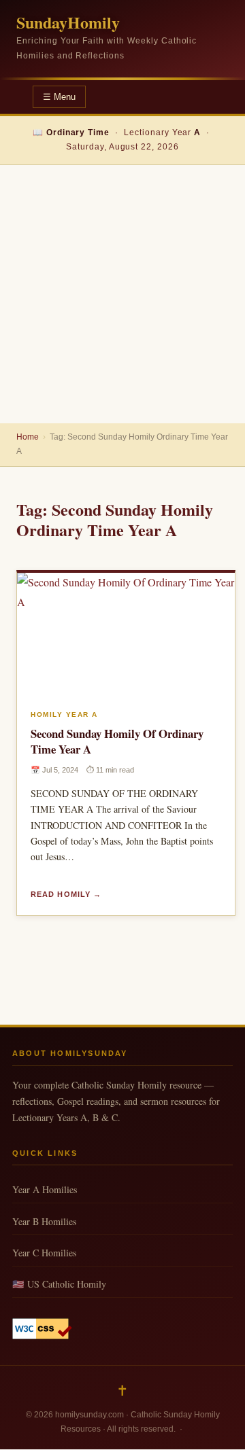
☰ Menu (59, 97)
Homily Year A (64, 714)
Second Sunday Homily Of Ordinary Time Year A (117, 741)
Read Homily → (66, 894)
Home (27, 437)
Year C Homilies (44, 1252)
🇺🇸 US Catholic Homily (59, 1283)
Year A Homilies (44, 1189)
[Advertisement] (122, 294)
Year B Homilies (44, 1221)
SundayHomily (68, 22)
